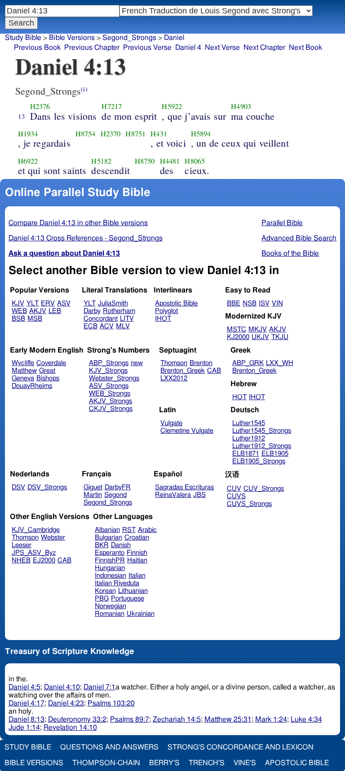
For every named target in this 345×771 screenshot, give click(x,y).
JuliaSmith (113, 303)
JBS (199, 495)
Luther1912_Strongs (261, 446)
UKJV (260, 337)
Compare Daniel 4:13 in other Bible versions (78, 223)
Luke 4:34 (306, 719)
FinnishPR (110, 560)
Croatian (136, 537)
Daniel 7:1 (99, 687)
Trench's (207, 763)
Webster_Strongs (114, 378)
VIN (277, 303)
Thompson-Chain (106, 763)
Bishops (47, 378)
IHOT (163, 318)
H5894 (201, 134)
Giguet (93, 487)
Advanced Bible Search (298, 238)
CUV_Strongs (263, 488)
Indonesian (110, 575)
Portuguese (127, 598)
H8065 (195, 161)
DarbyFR (118, 487)
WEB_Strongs (109, 393)
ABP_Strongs (108, 363)
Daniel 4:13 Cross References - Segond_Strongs (86, 238)
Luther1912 (248, 438)
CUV (234, 488)
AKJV (37, 311)
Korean (105, 591)
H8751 (135, 134)
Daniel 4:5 (24, 687)
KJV (18, 303)
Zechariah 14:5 (177, 719)
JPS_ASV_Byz (34, 552)
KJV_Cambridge (36, 530)
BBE (233, 303)
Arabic (147, 530)
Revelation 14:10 (70, 727)
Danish (121, 545)
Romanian (109, 613)
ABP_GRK (248, 363)
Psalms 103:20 (111, 703)
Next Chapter (264, 47)
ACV (107, 326)
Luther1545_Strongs (261, 430)
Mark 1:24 (271, 719)
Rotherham (119, 311)
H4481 (170, 161)
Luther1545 (248, 423)
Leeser (21, 545)
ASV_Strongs (108, 386)
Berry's (164, 763)
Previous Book (37, 47)
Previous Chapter (91, 47)
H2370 (111, 134)
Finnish (137, 552)
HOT (239, 397)
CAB (214, 370)
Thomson (173, 363)
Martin (93, 495)
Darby (92, 311)
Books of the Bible (290, 253)
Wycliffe (23, 363)
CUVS (236, 496)
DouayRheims (32, 386)
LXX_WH (279, 363)
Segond (115, 495)
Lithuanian (133, 591)
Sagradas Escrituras (184, 487)
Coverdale (51, 363)
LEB (55, 311)
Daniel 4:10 (62, 687)
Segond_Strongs (129, 37)
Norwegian (110, 606)
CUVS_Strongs (249, 504)
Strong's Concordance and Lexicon (241, 747)
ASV (64, 303)
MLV (123, 326)
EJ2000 (44, 560)
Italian (137, 575)
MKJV (257, 329)
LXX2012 (173, 378)
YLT (33, 303)
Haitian (137, 560)
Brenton (201, 363)
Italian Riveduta (117, 583)
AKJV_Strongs (110, 401)
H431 (158, 134)
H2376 (40, 106)
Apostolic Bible (297, 763)
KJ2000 (238, 337)
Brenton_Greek (182, 370)
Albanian (107, 530)
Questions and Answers (109, 747)
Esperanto (109, 552)
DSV (18, 487)
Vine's (245, 763)
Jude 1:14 (24, 727)
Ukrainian (141, 613)
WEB (19, 311)
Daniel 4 (188, 47)
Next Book (305, 47)
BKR (102, 545)
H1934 (28, 134)
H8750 (145, 161)
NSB (250, 303)
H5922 (172, 106)
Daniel (174, 37)
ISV (264, 303)
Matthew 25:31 (228, 719)
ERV (48, 303)
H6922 (28, 161)
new (137, 363)
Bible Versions (72, 37)
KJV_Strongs (108, 370)
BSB (18, 318)
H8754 (85, 134)
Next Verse (222, 47)
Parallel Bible (282, 223)
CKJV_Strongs (111, 408)
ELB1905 (274, 453)
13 (21, 116)
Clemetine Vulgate (186, 430)
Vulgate (171, 423)
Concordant (101, 318)
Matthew (24, 370)
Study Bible (23, 37)
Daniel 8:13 (26, 719)
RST (129, 530)
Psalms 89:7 (129, 719)
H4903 (241, 106)
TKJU (279, 337)
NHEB (21, 560)
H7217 (112, 106)
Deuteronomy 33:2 (77, 719)
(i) (84, 89)
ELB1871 (245, 453)
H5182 (101, 161)
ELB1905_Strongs (258, 461)
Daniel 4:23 (66, 703)
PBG (102, 598)
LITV (127, 318)
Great (47, 370)
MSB (34, 318)
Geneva (23, 378)
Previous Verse (147, 47)
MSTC (236, 329)
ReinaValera (173, 495)
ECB (90, 326)
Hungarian (110, 568)
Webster (53, 537)
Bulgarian (108, 537)
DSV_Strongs (47, 487)
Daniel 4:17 (26, 703)
